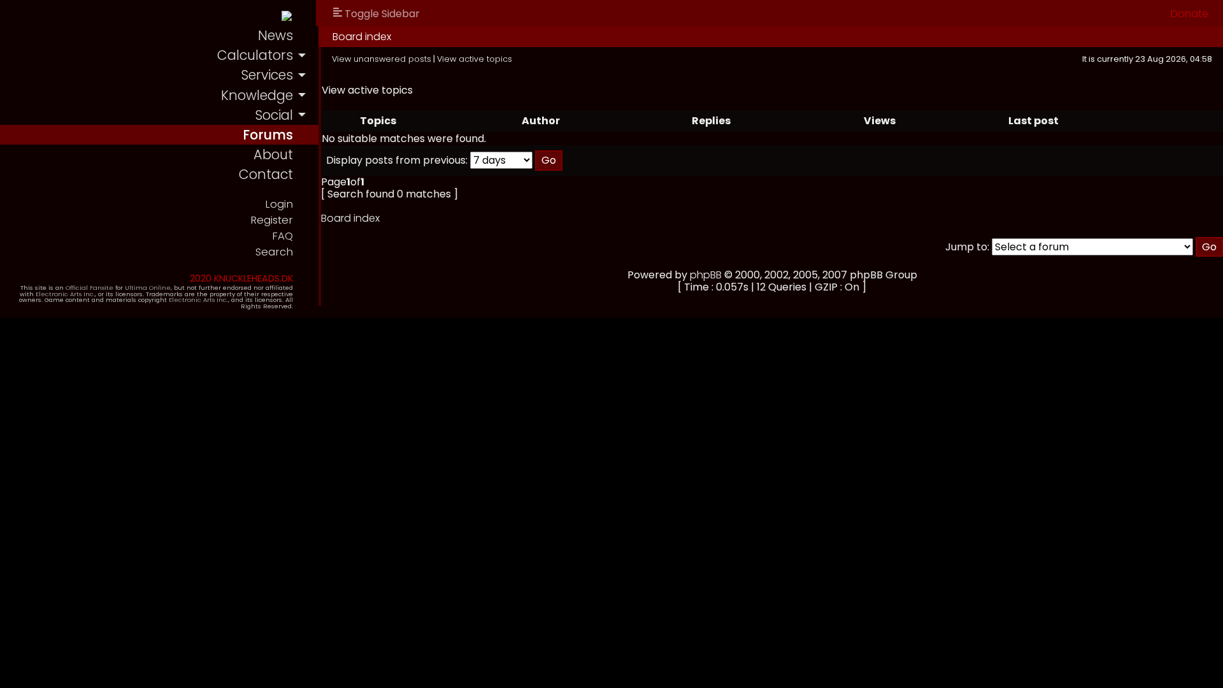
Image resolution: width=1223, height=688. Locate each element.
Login (279, 204)
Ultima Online (148, 287)
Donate (1189, 13)
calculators (255, 55)
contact (266, 174)
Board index (362, 36)
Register (271, 220)
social (274, 115)
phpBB (706, 275)
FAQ (282, 236)
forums (268, 134)
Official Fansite (89, 287)
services (267, 75)
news (275, 35)
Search (274, 252)
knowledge (257, 95)
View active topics (474, 59)
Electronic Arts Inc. (65, 294)
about (273, 154)
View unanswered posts (381, 59)
